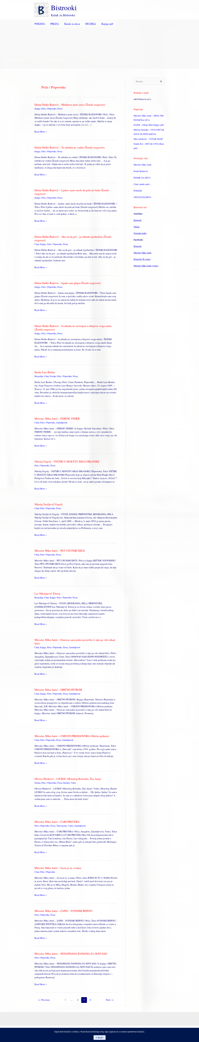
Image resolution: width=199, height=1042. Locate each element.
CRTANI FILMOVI (142, 197)
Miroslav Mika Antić (142, 164)
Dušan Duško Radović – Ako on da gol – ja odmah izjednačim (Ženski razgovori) (73, 238)
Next (110, 999)
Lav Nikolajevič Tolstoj (47, 593)
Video (73, 782)
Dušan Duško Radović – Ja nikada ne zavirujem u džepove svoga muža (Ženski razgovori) (73, 327)
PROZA (54, 24)
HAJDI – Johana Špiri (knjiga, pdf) (149, 124)
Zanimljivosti (61, 422)
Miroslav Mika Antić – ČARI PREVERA (57, 822)
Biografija (39, 376)
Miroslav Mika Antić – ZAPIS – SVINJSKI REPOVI (63, 911)
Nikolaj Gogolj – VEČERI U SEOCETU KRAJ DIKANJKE (67, 461)
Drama (37, 782)
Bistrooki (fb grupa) (142, 259)
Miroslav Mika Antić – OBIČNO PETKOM (58, 690)
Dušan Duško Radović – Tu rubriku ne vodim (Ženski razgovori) (70, 147)
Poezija (53, 376)
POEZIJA (40, 24)
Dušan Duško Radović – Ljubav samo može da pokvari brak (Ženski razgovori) (72, 192)
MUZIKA (90, 24)
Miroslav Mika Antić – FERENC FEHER (57, 418)
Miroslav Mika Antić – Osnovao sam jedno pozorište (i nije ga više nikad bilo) (75, 641)
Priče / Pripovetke (48, 108)
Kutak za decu (72, 24)
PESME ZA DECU (142, 177)
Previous (44, 999)
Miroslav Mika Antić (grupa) (146, 265)
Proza (59, 108)
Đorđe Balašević (141, 171)
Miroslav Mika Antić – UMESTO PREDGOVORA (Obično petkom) (72, 736)
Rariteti (66, 782)
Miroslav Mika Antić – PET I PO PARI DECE (60, 550)
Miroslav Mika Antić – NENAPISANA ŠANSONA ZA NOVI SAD (71, 953)
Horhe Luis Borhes (45, 372)
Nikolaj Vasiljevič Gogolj (49, 504)
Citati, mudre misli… (142, 184)
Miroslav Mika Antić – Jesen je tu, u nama (58, 868)
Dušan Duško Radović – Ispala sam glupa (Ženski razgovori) (68, 283)
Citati (37, 244)
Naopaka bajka (140, 233)
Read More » (41, 131)
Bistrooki (64, 7)
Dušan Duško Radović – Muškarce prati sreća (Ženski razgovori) (70, 104)
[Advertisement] (99, 48)
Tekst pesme (61, 825)
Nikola (136, 226)
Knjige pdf (107, 24)
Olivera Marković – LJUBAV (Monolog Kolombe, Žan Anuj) (68, 779)
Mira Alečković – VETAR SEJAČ (148, 138)
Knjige (37, 108)
